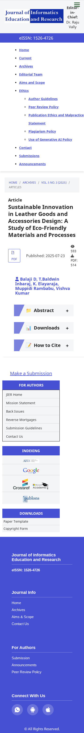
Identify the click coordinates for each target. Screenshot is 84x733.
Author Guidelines (43, 99)
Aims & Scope (23, 617)
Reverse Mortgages (21, 419)
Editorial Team (30, 74)
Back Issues (15, 411)
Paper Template (16, 521)
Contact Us (14, 436)
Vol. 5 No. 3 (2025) (53, 183)
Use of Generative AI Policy (50, 139)
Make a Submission (31, 373)
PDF (14, 259)
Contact (25, 147)
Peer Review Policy (43, 107)
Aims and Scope (32, 82)
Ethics (24, 90)
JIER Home (14, 394)
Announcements (32, 164)
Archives (26, 66)
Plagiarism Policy (42, 131)
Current (25, 58)
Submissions (29, 156)
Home (24, 50)
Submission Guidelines (24, 428)
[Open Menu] (77, 4)
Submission (21, 658)
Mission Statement (20, 403)
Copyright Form (16, 528)
